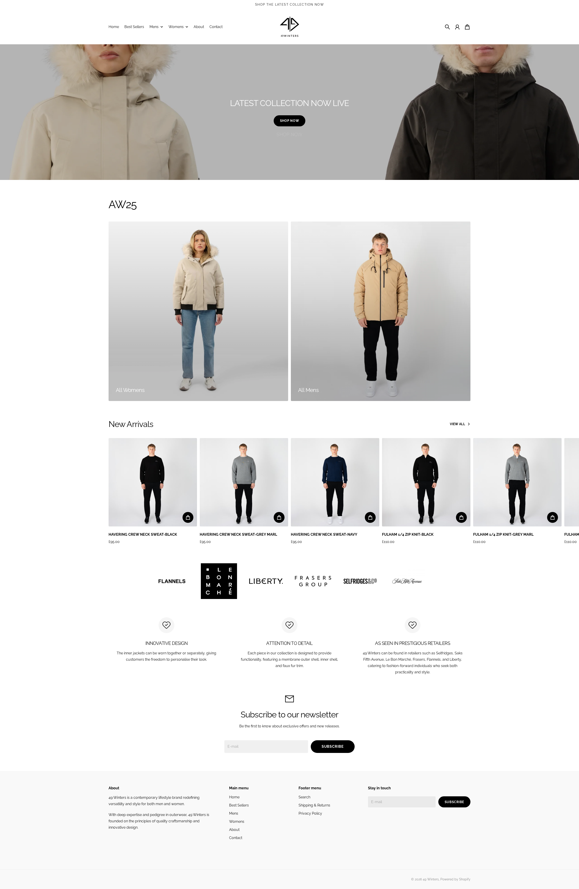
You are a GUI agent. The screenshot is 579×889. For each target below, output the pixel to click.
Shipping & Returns (314, 805)
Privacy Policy (310, 813)
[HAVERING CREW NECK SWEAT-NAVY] (335, 482)
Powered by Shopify (455, 879)
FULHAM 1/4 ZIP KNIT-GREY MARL (503, 534)
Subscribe (333, 746)
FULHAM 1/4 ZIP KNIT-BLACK (408, 534)
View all (457, 424)
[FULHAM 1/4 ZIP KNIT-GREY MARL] (517, 482)
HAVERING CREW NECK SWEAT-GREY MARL (238, 534)
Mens (233, 813)
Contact (235, 838)
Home (234, 797)
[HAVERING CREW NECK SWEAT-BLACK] (153, 482)
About (234, 830)
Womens (236, 821)
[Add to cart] (188, 517)
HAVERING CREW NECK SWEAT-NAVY (324, 534)
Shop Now (289, 121)
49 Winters (431, 879)
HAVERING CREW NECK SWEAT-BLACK (143, 534)
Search (304, 797)
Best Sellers (239, 805)
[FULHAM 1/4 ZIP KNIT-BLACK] (426, 482)
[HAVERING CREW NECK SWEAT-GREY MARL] (244, 482)
